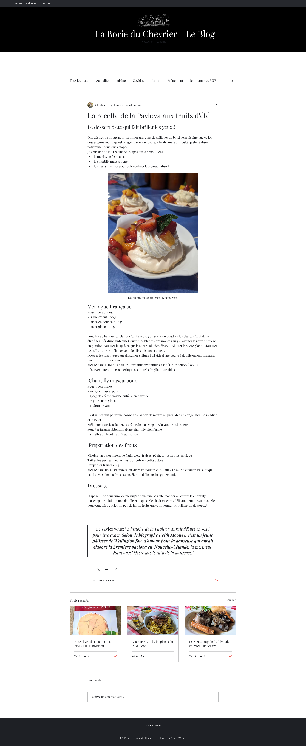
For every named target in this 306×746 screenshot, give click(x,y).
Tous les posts (79, 80)
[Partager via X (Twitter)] (98, 569)
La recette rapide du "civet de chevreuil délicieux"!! (209, 643)
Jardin (156, 80)
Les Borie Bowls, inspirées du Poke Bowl (152, 643)
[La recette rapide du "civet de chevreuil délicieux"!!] (210, 620)
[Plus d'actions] (216, 105)
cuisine (121, 80)
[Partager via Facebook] (89, 569)
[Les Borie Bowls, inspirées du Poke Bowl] (153, 620)
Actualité (102, 80)
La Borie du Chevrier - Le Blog (155, 34)
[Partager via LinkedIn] (106, 569)
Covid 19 (138, 80)
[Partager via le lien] (115, 569)
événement (175, 80)
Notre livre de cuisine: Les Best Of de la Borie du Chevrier (92, 643)
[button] (231, 80)
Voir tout (231, 600)
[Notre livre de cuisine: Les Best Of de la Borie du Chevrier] (95, 620)
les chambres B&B (203, 80)
